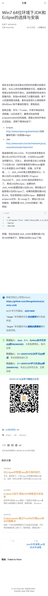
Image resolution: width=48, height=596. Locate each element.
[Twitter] (8, 445)
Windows (22, 435)
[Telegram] (16, 445)
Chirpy (32, 591)
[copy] (45, 213)
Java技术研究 (10, 430)
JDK (18, 430)
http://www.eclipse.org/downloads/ (22, 131)
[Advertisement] (24, 57)
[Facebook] (12, 445)
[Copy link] (20, 445)
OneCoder (10, 27)
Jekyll (23, 591)
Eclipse (8, 435)
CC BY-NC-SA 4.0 (21, 451)
